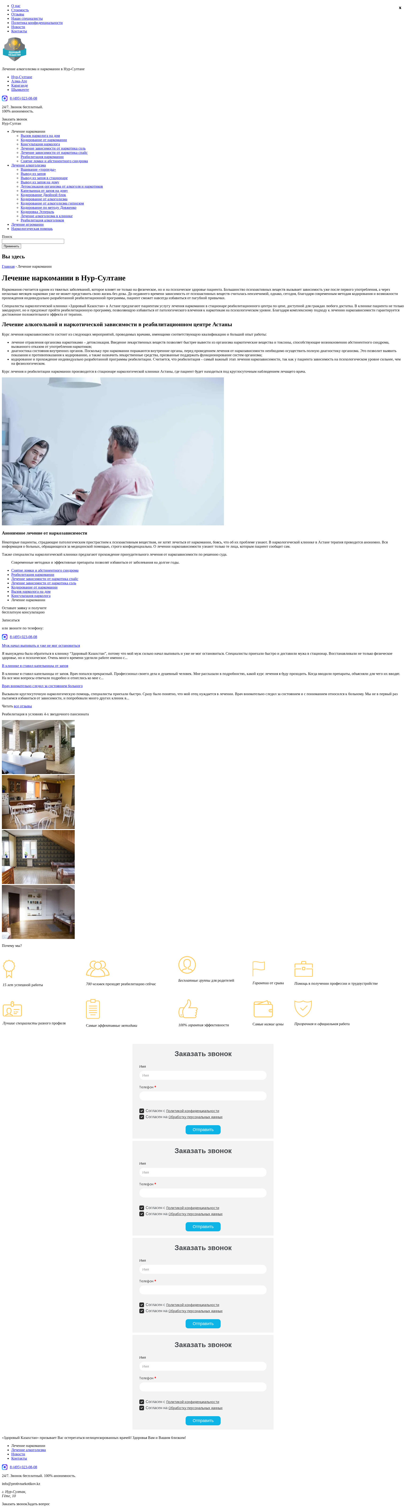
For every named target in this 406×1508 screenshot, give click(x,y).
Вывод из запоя (33, 174)
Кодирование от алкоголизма (44, 199)
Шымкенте (20, 90)
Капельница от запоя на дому (44, 191)
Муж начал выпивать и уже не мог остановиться (41, 645)
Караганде (19, 85)
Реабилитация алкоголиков (42, 220)
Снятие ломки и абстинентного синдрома (54, 161)
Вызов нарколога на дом (40, 136)
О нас (15, 6)
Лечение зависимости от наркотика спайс (54, 153)
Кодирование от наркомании (44, 140)
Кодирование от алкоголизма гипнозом (52, 203)
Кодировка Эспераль (37, 212)
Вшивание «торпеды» (38, 169)
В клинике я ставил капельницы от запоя (35, 666)
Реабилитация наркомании (42, 157)
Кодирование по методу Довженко (48, 207)
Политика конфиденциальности (37, 23)
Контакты (19, 31)
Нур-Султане (21, 77)
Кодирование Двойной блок (43, 195)
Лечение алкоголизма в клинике (47, 216)
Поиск (7, 237)
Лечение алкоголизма (28, 165)
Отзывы (17, 14)
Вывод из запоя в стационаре (44, 178)
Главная (8, 266)
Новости (18, 27)
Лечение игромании (27, 224)
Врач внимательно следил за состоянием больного (42, 686)
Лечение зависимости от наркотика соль (53, 148)
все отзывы (23, 706)
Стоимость (20, 10)
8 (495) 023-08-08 (23, 98)
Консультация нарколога (40, 144)
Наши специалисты (27, 18)
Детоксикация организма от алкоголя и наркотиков (62, 186)
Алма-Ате (19, 81)
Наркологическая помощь (32, 229)
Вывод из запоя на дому (40, 182)
